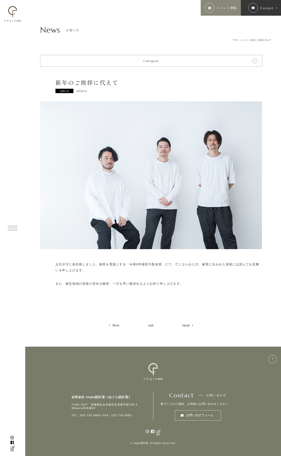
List (151, 325)
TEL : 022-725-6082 (86, 415)
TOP (235, 40)
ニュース (244, 40)
